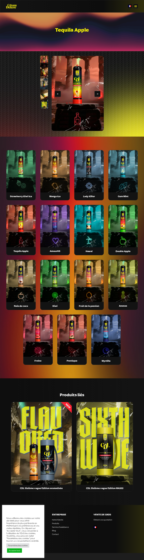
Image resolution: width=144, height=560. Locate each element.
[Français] (130, 6)
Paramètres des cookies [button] (18, 545)
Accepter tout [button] (14, 550)
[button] (135, 6)
